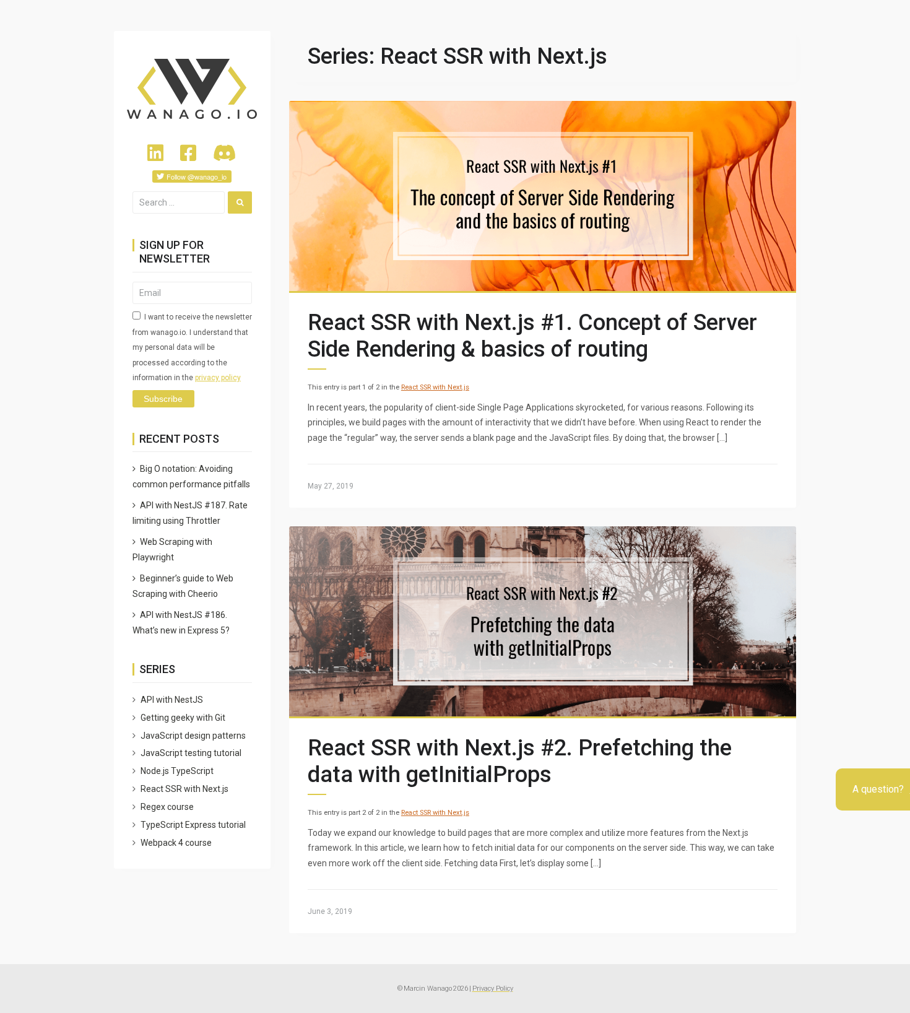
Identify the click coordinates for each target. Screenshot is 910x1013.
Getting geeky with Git (183, 718)
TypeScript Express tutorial (193, 825)
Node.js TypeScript (177, 771)
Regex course (167, 807)
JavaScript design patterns (193, 736)
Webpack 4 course (176, 843)
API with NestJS (172, 700)
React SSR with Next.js (435, 387)
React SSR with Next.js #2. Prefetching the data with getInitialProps (520, 761)
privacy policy (218, 377)
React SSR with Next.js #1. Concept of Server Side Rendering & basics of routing (532, 336)
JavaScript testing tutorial (191, 753)
